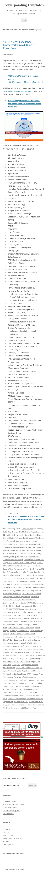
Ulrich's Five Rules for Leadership (15, 692)
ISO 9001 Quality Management (20, 606)
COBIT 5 (40, 563)
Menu (24, 20)
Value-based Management (17, 705)
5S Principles (39, 532)
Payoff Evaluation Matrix (28, 646)
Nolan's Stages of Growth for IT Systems (29, 637)
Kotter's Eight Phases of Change (18, 615)
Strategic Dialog (20, 674)
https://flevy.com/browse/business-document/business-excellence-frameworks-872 (24, 103)
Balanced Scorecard (35, 547)
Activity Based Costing (27, 535)
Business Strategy (10, 801)
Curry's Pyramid (9, 572)
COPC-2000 (7, 566)
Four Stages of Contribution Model (30, 584)
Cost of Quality (18, 566)
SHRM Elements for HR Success (27, 668)
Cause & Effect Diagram (27, 563)
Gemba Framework (10, 587)
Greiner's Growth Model (27, 587)
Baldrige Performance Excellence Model (18, 550)
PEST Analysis (20, 652)
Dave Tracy (32, 708)
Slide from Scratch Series (12, 838)
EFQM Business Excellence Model (22, 578)
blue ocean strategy (34, 553)
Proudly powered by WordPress (14, 869)
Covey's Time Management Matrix (16, 569)
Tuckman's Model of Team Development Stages (21, 689)
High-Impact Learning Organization (16, 597)
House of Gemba (19, 603)
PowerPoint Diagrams (11, 810)
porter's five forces (33, 652)
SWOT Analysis (32, 674)
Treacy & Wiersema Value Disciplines (28, 686)
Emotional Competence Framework (24, 581)
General (6, 832)
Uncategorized (27, 529)
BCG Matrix (38, 550)
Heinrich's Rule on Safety (31, 593)
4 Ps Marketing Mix (26, 532)
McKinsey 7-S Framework (19, 631)
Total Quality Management (29, 680)
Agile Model (19, 538)
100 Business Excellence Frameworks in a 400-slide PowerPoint (18, 45)
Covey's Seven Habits (32, 566)
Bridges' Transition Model (29, 556)
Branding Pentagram (11, 556)
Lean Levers (7, 621)
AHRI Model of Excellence (34, 538)
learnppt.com (8, 835)
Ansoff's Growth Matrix (12, 541)
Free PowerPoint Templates (13, 804)
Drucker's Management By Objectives (22, 575)
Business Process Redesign (13, 559)
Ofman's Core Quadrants (12, 640)
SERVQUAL (16, 664)
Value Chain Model (21, 702)
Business (6, 829)
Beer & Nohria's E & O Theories (14, 553)
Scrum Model (25, 661)
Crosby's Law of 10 (37, 569)
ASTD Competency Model (24, 544)
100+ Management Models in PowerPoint (25, 82)
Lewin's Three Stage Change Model (21, 627)
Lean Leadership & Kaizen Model (30, 618)
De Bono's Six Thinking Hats (26, 572)
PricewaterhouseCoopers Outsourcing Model (20, 655)
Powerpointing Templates (24, 5)
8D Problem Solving (10, 535)
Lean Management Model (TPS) (25, 621)
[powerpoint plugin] (42, 737)
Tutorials (6, 841)
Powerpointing (8, 813)
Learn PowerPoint (10, 807)
